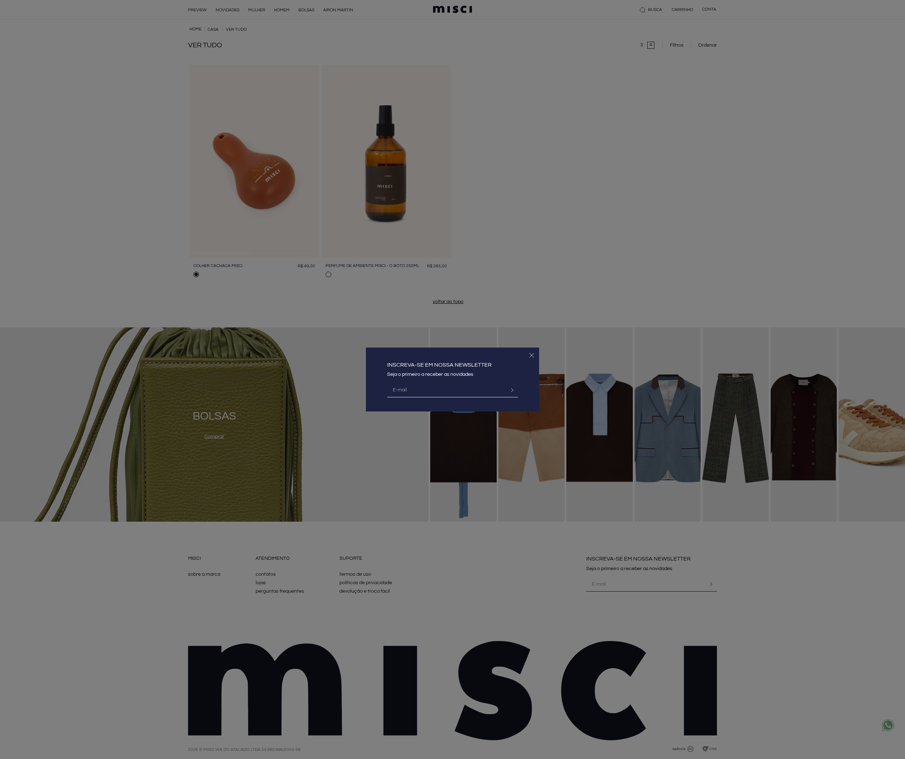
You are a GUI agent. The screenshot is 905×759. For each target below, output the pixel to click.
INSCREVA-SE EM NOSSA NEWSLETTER (439, 365)
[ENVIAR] (509, 390)
